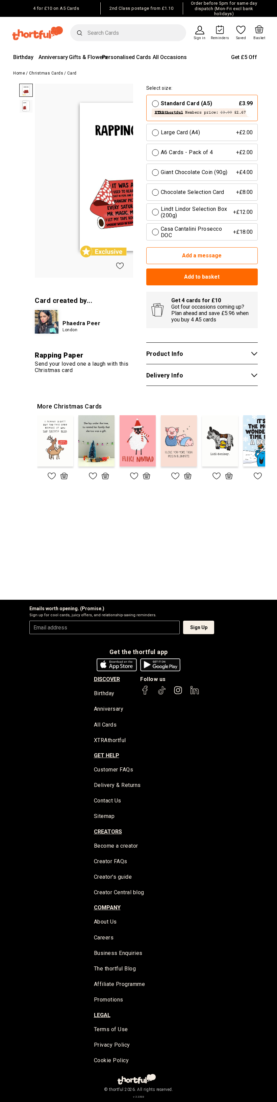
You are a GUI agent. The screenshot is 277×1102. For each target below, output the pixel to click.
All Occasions (170, 57)
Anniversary (53, 57)
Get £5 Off (244, 57)
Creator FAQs (110, 861)
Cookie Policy (111, 1060)
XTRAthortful (110, 740)
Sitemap (104, 816)
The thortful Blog (115, 968)
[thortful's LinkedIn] (195, 693)
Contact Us (107, 800)
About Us (105, 922)
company (107, 907)
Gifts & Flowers (88, 57)
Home (19, 73)
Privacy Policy (112, 1045)
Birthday (23, 57)
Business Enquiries (118, 953)
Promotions (108, 999)
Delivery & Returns (117, 785)
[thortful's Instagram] (178, 693)
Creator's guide (113, 877)
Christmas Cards (46, 73)
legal (102, 1015)
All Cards (105, 725)
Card (72, 73)
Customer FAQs (113, 769)
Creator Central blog (119, 892)
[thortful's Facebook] (145, 693)
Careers (104, 937)
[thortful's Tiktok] (162, 693)
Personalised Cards (126, 57)
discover (107, 679)
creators (108, 831)
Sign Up (198, 627)
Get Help (106, 755)
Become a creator (116, 846)
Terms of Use (111, 1029)
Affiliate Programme (119, 984)
